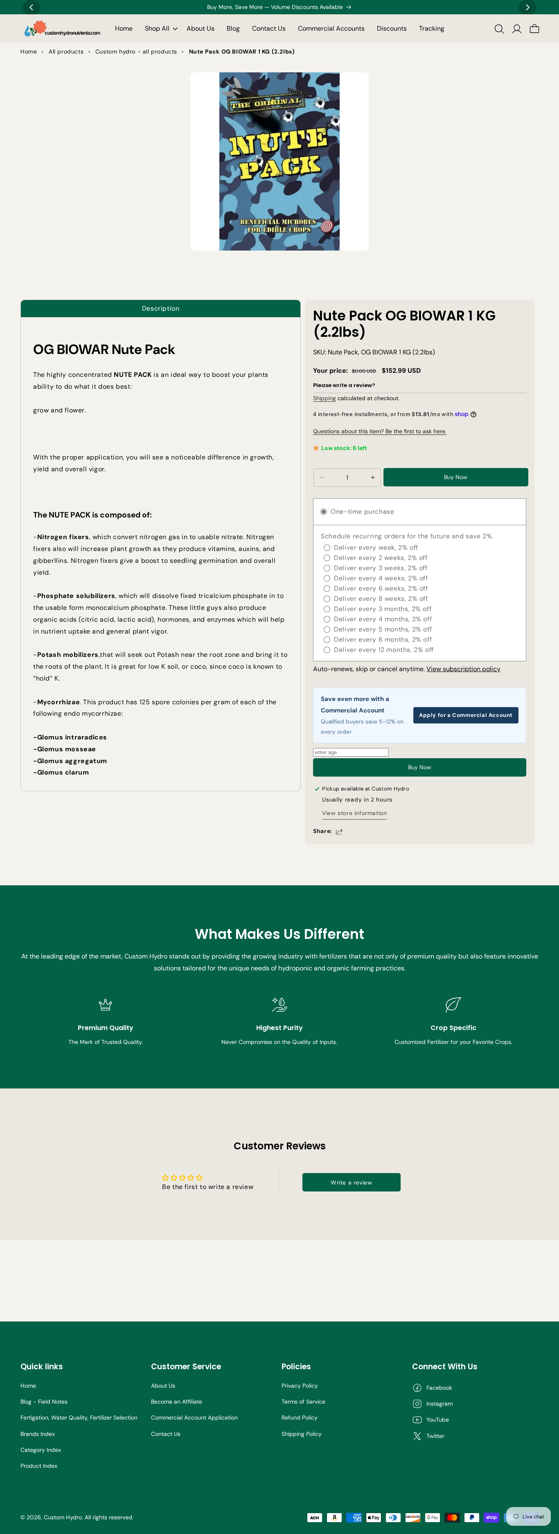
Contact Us (165, 1434)
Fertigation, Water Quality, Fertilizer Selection (78, 1417)
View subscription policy (463, 669)
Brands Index (37, 1434)
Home (28, 1385)
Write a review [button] (351, 1182)
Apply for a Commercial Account (466, 715)
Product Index (38, 1465)
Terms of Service (303, 1401)
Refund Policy (300, 1417)
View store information (354, 813)
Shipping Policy (302, 1434)
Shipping (324, 398)
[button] (159, 28)
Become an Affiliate (176, 1401)
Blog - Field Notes (44, 1401)
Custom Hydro (63, 1517)
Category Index (40, 1449)
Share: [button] (322, 831)
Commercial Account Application (194, 1417)
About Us (163, 1385)
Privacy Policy (300, 1385)
